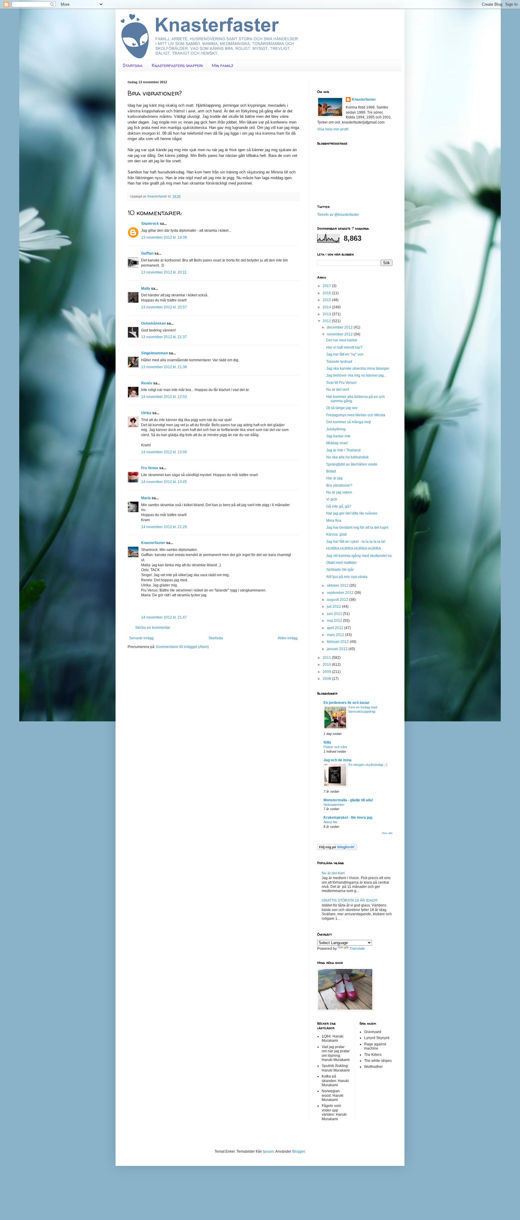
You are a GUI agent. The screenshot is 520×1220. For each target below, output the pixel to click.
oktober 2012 (338, 585)
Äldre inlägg (288, 638)
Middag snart (337, 443)
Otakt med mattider (341, 563)
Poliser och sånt (335, 747)
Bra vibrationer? (339, 485)
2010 (327, 664)
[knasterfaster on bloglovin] (337, 849)
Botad (331, 471)
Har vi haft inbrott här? (344, 347)
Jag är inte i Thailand (343, 450)
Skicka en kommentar (152, 627)
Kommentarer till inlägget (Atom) (182, 647)
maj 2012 (335, 621)
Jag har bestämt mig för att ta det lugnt (357, 527)
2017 (327, 286)
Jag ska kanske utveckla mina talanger (357, 368)
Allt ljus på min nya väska (346, 577)
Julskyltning (335, 429)
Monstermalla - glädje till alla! (348, 800)
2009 (327, 672)
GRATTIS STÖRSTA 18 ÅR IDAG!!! (349, 900)
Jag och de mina (337, 760)
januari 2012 (337, 649)
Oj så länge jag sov (342, 408)
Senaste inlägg (141, 638)
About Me (330, 822)
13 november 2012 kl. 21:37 (164, 337)
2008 (327, 679)
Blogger (298, 1151)
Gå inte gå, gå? (338, 506)
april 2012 (335, 628)
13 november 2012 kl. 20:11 (164, 272)
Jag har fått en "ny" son (345, 354)
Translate (357, 948)
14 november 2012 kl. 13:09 (164, 452)
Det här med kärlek (341, 340)
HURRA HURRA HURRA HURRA (353, 548)
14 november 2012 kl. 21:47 (164, 617)
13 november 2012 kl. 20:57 (164, 307)
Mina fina (333, 520)
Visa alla (387, 833)
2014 (327, 307)
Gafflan (147, 253)
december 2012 (340, 327)
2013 (327, 314)
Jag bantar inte (338, 436)
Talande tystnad (339, 361)
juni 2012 (335, 614)
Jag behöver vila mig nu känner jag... (356, 375)
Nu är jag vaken (339, 492)
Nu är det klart (333, 873)
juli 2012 (334, 606)
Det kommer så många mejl (348, 422)
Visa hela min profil (332, 129)
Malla (145, 288)
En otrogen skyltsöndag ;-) (367, 764)
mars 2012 (336, 635)
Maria (146, 498)
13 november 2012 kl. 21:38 (164, 367)
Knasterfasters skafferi (177, 65)
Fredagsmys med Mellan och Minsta (355, 415)
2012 (327, 321)
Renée (146, 383)
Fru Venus (149, 468)
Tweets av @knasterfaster (338, 215)
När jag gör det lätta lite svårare (351, 513)
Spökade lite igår (340, 569)
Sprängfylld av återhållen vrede (351, 464)
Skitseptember (334, 804)
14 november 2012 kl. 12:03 (164, 397)
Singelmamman (154, 353)
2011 (327, 658)
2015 (327, 300)
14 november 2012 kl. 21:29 (164, 527)
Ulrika (146, 413)
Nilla (327, 742)
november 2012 (340, 334)
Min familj (222, 65)
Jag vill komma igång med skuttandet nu (359, 556)
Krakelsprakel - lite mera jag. (348, 817)
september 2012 (340, 593)
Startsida (133, 65)
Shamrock (150, 224)
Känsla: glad (336, 534)
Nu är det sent (337, 389)
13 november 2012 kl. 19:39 (164, 237)
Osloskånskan (153, 323)
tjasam (268, 1151)
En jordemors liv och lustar (346, 703)
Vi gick (331, 499)
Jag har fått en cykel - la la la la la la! (355, 542)
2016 (327, 293)
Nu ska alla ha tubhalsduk (347, 457)
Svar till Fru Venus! (341, 383)
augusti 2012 (338, 600)
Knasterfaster (153, 543)
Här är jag (334, 478)
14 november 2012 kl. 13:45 (164, 482)
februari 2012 (338, 642)
